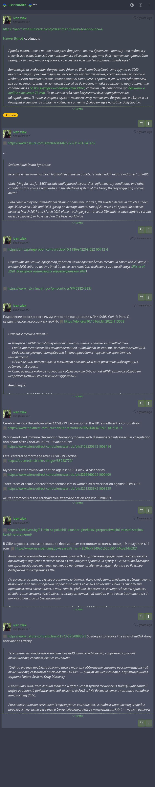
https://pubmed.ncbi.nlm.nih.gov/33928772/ (40, 461)
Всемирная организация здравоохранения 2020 (51, 271)
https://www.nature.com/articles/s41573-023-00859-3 (47, 636)
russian (12, 115)
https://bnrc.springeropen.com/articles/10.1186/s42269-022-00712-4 (58, 249)
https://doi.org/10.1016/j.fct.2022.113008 (94, 321)
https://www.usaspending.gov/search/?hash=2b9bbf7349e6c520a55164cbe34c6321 (76, 548)
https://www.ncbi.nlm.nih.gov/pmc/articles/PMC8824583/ (49, 288)
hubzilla (20, 5)
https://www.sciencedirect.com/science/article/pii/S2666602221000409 (59, 475)
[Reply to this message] (141, 123)
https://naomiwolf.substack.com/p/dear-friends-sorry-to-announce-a (53, 29)
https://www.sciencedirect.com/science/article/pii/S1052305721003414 (59, 446)
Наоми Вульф (13, 38)
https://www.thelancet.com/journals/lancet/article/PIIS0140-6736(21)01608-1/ (65, 428)
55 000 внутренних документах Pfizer (57, 88)
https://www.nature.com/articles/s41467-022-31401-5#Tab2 (51, 143)
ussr (12, 5)
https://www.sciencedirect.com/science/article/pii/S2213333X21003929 (59, 488)
